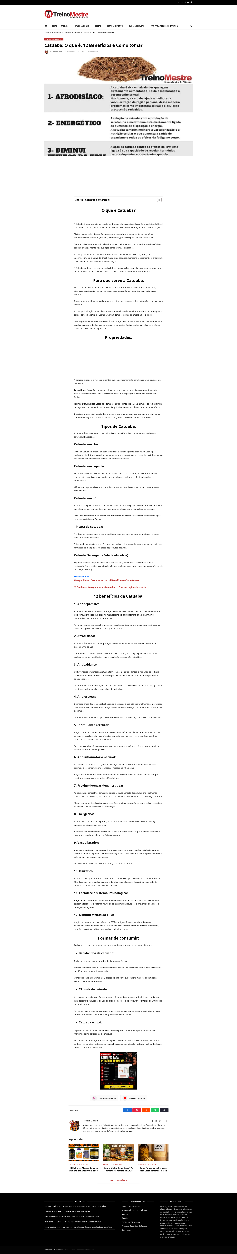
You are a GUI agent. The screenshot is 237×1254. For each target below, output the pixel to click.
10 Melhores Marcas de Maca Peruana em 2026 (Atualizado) (83, 1169)
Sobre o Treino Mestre (131, 1206)
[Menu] (46, 26)
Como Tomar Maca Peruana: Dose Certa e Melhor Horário (153, 1169)
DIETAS (98, 26)
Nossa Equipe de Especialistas (134, 1210)
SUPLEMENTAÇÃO (137, 26)
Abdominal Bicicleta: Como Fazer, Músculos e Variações (67, 1211)
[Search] (191, 26)
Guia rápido (126, 1230)
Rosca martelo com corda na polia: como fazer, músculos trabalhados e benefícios (78, 1227)
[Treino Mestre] (67, 14)
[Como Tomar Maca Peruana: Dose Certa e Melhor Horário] (153, 1152)
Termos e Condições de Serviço (134, 1226)
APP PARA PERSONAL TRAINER (164, 26)
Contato (125, 1218)
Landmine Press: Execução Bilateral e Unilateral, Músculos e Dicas (71, 1216)
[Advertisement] (118, 178)
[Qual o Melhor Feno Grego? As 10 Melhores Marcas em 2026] (118, 1152)
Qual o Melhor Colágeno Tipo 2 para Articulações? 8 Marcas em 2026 (72, 1222)
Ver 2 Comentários (118, 1180)
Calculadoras (82, 26)
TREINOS (65, 26)
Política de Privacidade (131, 1222)
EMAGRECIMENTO (115, 26)
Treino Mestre (57, 52)
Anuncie (125, 1214)
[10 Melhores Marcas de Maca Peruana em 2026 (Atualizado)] (84, 1152)
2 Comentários (93, 52)
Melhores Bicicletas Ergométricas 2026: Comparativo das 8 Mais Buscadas (75, 1206)
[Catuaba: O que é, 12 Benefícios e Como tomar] (118, 106)
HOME (54, 26)
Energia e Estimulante (53, 39)
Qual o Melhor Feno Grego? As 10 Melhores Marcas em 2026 (118, 1169)
